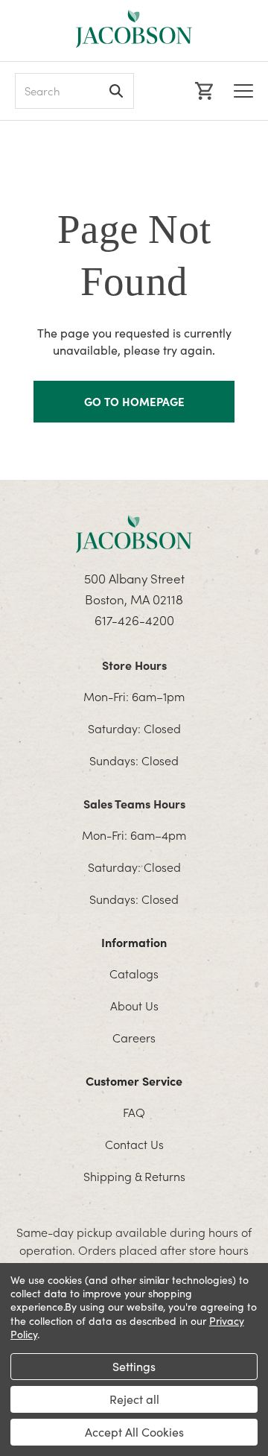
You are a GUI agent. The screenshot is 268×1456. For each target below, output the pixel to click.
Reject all (134, 1399)
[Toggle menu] (243, 91)
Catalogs (134, 973)
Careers (134, 1037)
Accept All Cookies (134, 1432)
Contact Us (134, 1144)
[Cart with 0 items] (202, 91)
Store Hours (134, 664)
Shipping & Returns (134, 1176)
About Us (134, 1005)
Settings (134, 1366)
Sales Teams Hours (134, 803)
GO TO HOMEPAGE (134, 401)
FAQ (134, 1112)
